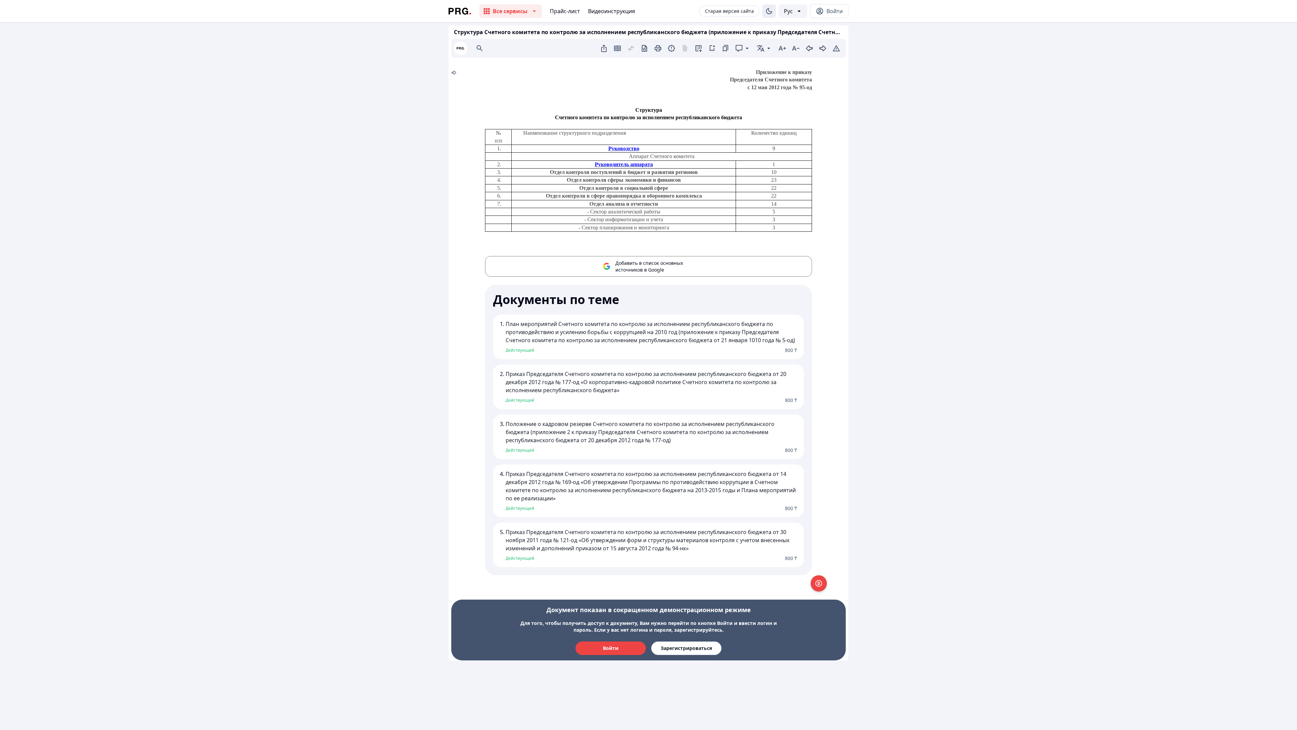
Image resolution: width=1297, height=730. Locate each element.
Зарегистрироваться (686, 648)
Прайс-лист (565, 11)
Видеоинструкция (611, 11)
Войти (610, 648)
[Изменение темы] (769, 11)
